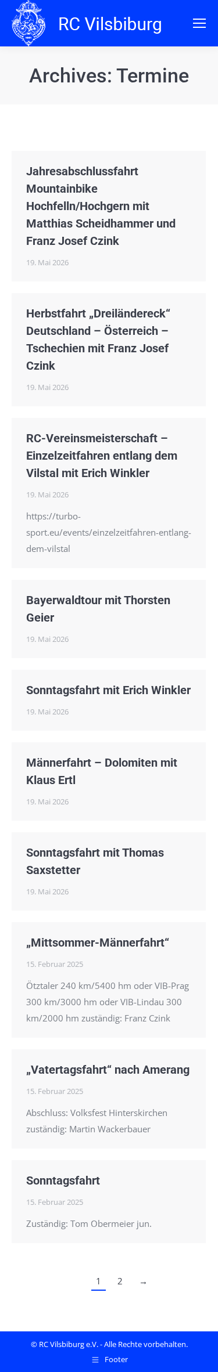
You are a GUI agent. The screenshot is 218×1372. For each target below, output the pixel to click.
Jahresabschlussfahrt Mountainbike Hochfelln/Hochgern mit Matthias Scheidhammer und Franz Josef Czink (101, 206)
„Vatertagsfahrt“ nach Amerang (108, 1070)
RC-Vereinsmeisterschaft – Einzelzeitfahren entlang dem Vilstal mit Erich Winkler (101, 455)
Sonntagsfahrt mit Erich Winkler (108, 690)
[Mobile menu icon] (199, 23)
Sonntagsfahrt (63, 1180)
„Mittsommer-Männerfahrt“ (97, 942)
